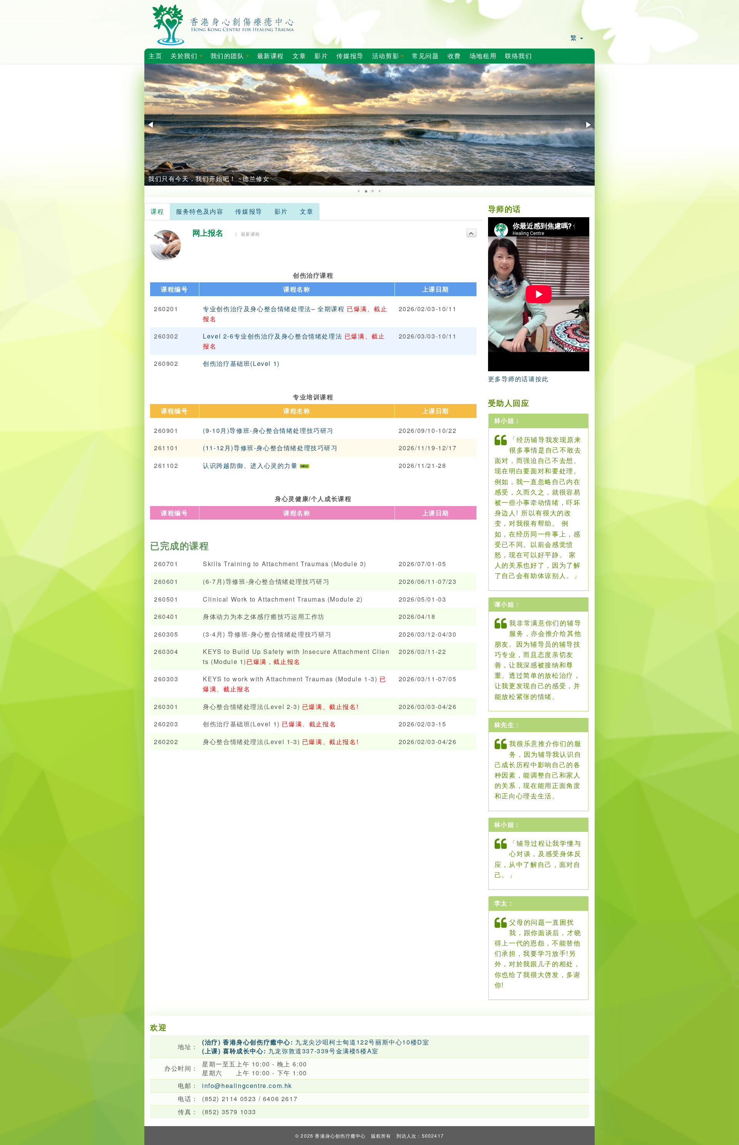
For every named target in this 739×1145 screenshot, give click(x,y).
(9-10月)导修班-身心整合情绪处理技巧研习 (268, 430)
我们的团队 (231, 58)
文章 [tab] (306, 211)
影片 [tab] (281, 211)
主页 (155, 56)
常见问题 (425, 56)
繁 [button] (574, 37)
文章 (299, 56)
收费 (454, 56)
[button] (151, 125)
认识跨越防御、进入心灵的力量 (251, 465)
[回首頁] (223, 23)
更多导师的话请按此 (518, 378)
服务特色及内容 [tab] (199, 211)
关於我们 (188, 58)
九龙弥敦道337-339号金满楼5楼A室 (290, 1050)
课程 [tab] (157, 211)
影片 (321, 56)
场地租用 (483, 56)
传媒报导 (349, 56)
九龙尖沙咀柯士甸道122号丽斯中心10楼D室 (315, 1042)
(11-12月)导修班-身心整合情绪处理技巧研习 (270, 447)
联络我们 (518, 56)
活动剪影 (389, 58)
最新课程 (270, 56)
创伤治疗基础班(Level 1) (241, 363)
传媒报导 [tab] (248, 211)
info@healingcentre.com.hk (247, 1085)
